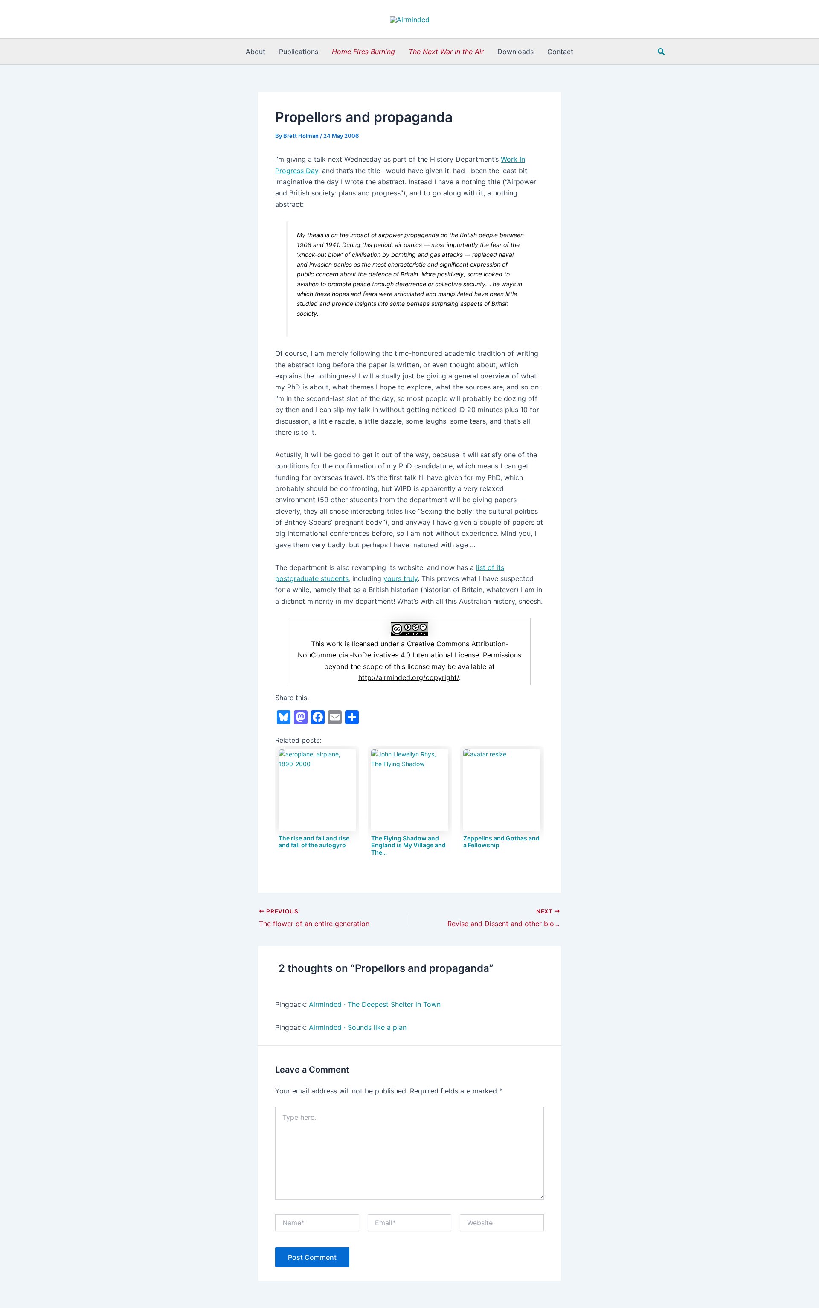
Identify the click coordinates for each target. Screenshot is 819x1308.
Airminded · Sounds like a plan (358, 1027)
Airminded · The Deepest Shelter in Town (375, 1004)
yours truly (400, 578)
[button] (661, 52)
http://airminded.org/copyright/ (408, 677)
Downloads (515, 51)
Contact (560, 51)
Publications (298, 51)
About (255, 51)
